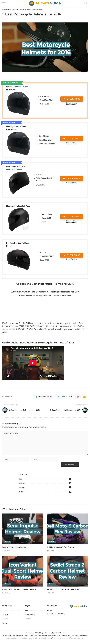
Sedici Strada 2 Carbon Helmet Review (63, 589)
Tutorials (22, 488)
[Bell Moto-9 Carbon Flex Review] (67, 529)
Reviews (22, 483)
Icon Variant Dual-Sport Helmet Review (19, 589)
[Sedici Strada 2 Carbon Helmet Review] (67, 571)
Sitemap (28, 619)
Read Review (71, 103)
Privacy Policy (30, 615)
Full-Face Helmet (21, 87)
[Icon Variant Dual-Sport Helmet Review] (22, 571)
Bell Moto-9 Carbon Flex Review (60, 547)
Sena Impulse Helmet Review (14, 547)
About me (28, 610)
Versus (21, 492)
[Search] (85, 3)
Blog (20, 479)
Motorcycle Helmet (14, 169)
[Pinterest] (78, 396)
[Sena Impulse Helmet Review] (22, 529)
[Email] (84, 396)
